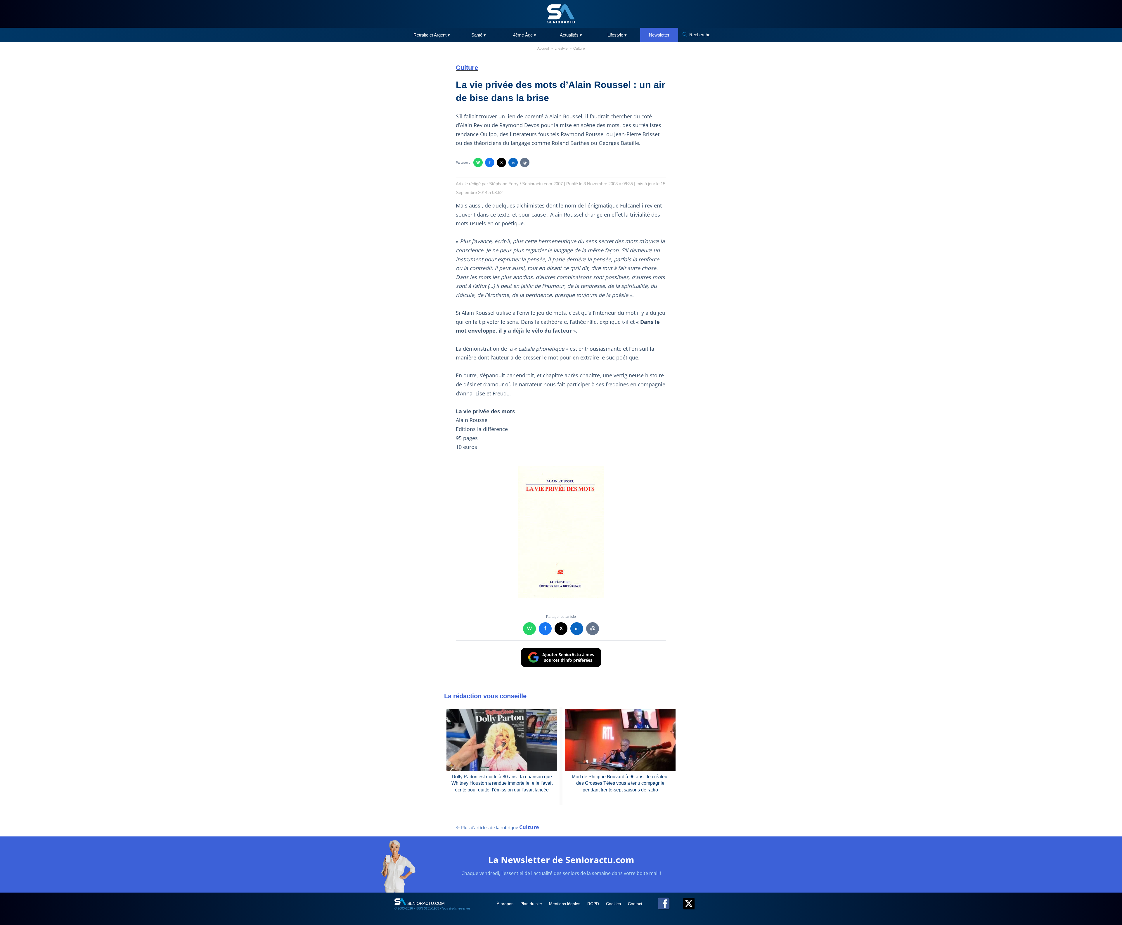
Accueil (543, 48)
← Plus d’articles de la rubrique (497, 827)
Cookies (614, 903)
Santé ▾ (478, 34)
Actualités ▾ (571, 34)
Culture (579, 48)
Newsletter (659, 34)
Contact (635, 903)
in (513, 162)
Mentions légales (565, 903)
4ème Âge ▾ (524, 34)
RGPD (593, 903)
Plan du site (531, 903)
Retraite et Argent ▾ (431, 34)
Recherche (699, 34)
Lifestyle (561, 48)
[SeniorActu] (561, 13)
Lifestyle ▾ (617, 34)
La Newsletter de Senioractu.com (561, 860)
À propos (506, 903)
